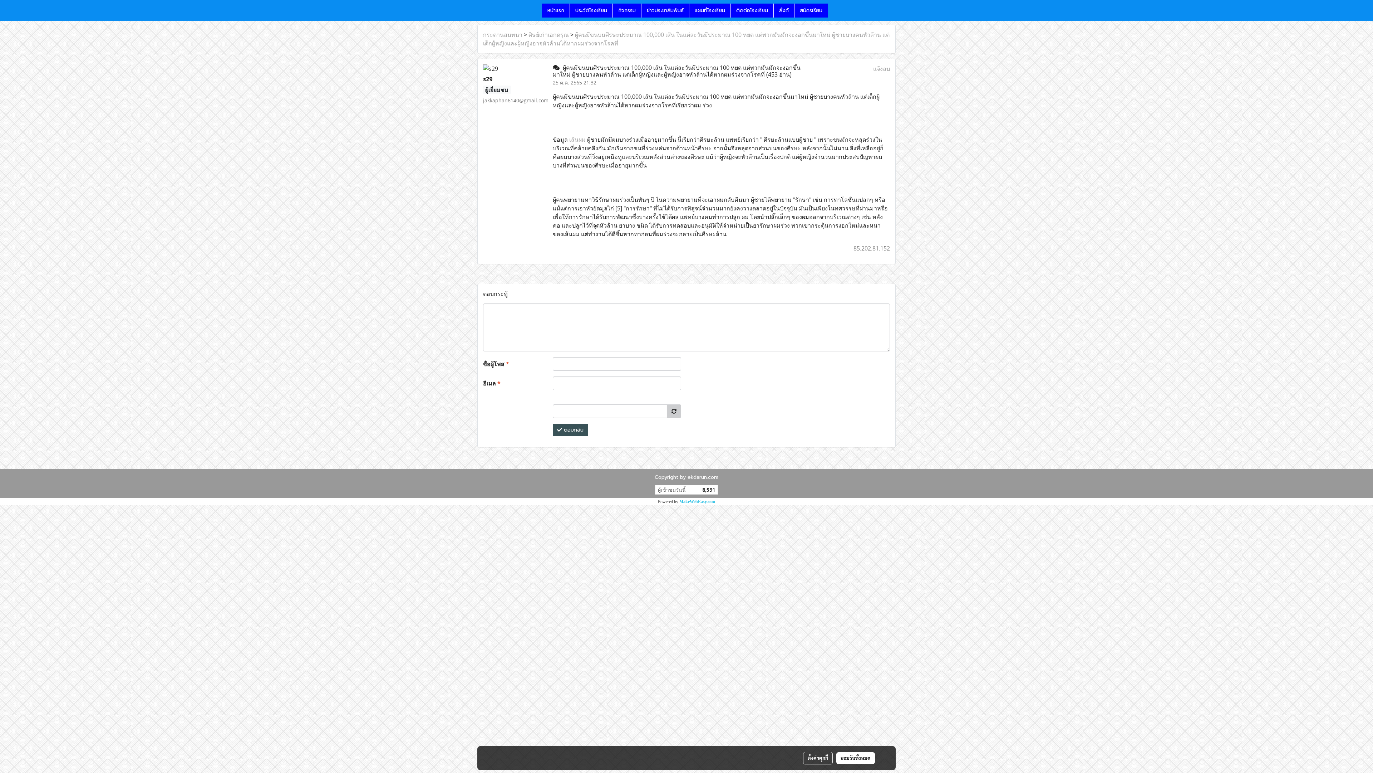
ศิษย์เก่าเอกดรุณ (548, 35)
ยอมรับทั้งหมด (856, 758)
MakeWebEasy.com (697, 501)
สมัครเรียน (811, 10)
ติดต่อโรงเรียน (752, 10)
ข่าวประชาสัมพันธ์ (665, 10)
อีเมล (492, 383)
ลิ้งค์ (784, 10)
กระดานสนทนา (502, 35)
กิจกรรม (627, 10)
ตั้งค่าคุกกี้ (818, 758)
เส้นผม (577, 140)
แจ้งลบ (881, 69)
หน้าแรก (555, 10)
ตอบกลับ (573, 430)
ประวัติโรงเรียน (591, 10)
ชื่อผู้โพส (496, 364)
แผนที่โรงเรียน (710, 10)
